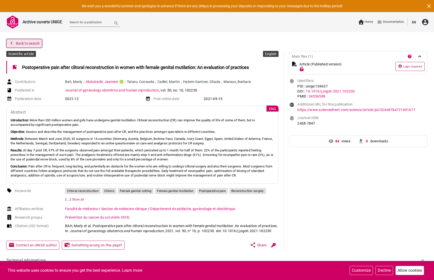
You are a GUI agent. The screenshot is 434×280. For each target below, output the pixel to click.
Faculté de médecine (82, 209)
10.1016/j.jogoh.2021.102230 (330, 91)
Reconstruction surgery (247, 191)
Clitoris (109, 191)
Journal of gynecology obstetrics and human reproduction (112, 90)
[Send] (116, 23)
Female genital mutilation (175, 191)
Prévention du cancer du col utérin (97, 217)
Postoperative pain (212, 191)
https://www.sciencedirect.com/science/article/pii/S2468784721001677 (356, 110)
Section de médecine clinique (124, 209)
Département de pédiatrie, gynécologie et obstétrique (192, 209)
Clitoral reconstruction (83, 191)
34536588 (317, 96)
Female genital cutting (136, 191)
